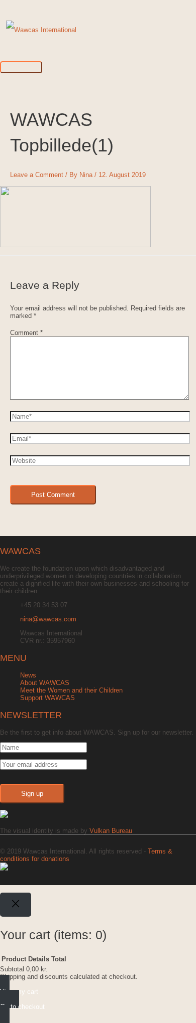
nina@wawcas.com (48, 619)
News (28, 675)
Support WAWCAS (47, 698)
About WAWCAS (44, 683)
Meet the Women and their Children (71, 690)
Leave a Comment (36, 175)
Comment (26, 332)
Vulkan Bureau (110, 830)
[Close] (15, 905)
